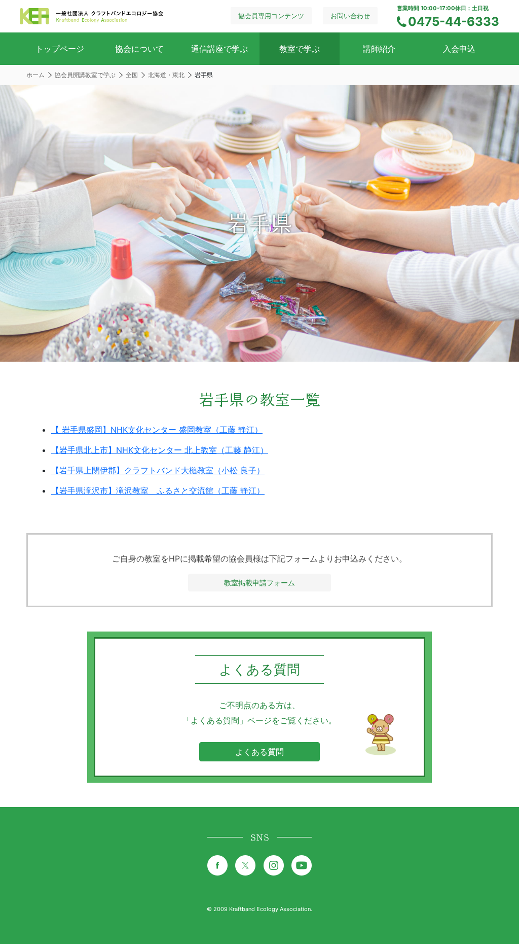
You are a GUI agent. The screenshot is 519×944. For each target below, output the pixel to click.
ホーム (35, 75)
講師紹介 (379, 49)
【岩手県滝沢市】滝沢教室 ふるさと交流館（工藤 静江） (158, 490)
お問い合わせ (350, 16)
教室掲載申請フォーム (259, 582)
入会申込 (459, 49)
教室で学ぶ (299, 49)
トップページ (59, 49)
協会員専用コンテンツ (271, 16)
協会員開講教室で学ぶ (85, 75)
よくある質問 (259, 752)
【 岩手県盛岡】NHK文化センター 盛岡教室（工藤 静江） (157, 430)
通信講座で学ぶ (219, 49)
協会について (139, 49)
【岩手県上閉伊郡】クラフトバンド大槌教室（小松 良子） (158, 470)
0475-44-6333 (453, 21)
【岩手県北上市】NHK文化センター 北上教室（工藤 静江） (159, 450)
